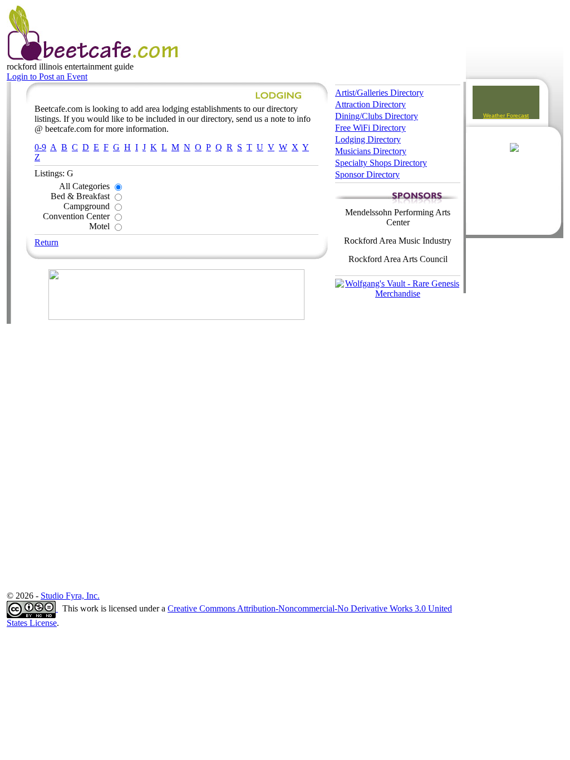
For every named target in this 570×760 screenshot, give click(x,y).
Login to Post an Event (47, 76)
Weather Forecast (506, 115)
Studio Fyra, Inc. (70, 595)
